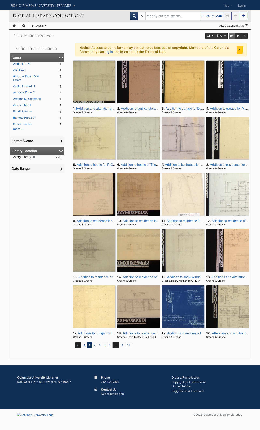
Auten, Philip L (22, 105)
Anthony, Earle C (24, 92)
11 (122, 345)
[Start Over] (142, 16)
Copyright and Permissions (189, 382)
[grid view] (232, 36)
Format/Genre (22, 141)
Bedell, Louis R (22, 124)
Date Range (21, 168)
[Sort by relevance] (210, 36)
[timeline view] (244, 36)
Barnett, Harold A (24, 117)
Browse (38, 25)
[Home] (14, 25)
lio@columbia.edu (112, 393)
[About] (23, 25)
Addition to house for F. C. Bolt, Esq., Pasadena (111, 164)
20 (221, 35)
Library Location (24, 151)
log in (109, 52)
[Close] (240, 50)
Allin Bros (19, 70)
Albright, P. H (21, 63)
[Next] (243, 16)
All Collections (232, 25)
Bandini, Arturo (22, 111)
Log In (242, 5)
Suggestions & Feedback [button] (188, 391)
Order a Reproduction (186, 377)
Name (16, 58)
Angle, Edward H (24, 86)
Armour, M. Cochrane (27, 98)
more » (18, 129)
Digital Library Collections (48, 15)
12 (128, 345)
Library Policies (181, 386)
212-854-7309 (110, 381)
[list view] (238, 36)
